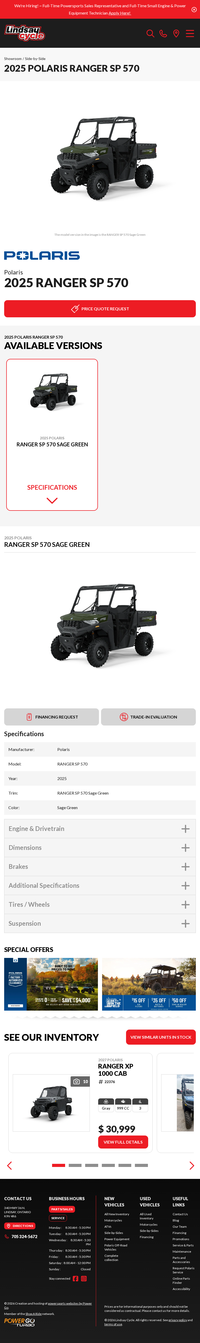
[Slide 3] (91, 1165)
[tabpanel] (70, 1248)
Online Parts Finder (181, 1281)
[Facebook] (75, 1278)
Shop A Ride (34, 1314)
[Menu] (190, 33)
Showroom (13, 58)
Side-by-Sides (113, 1233)
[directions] (176, 33)
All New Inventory (116, 1214)
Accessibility (181, 1289)
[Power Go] (50, 1322)
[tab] (62, 1209)
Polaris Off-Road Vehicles (115, 1247)
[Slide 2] (75, 1165)
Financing (146, 1237)
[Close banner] (194, 9)
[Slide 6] (141, 1165)
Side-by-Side (35, 58)
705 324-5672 (24, 1236)
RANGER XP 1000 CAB (115, 1070)
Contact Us (180, 1214)
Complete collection (111, 1258)
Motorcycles (113, 1220)
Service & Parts (183, 1245)
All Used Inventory (146, 1216)
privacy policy (177, 1320)
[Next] (190, 1165)
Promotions (181, 1239)
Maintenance (182, 1251)
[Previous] (9, 1165)
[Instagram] (84, 1278)
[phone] (163, 33)
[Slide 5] (125, 1165)
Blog (176, 1220)
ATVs (107, 1226)
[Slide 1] (58, 1165)
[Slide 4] (108, 1165)
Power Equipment (116, 1239)
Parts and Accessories (181, 1260)
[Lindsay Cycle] (24, 33)
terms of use (113, 1324)
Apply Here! (120, 12)
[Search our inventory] (150, 33)
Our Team (180, 1226)
